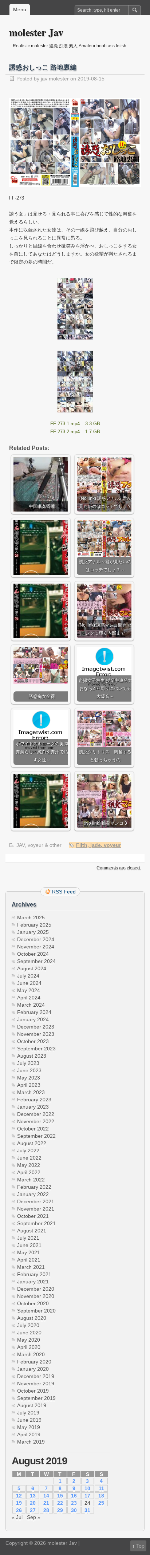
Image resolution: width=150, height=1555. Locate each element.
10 (87, 1488)
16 (74, 1496)
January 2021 (33, 1281)
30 (74, 1510)
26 (19, 1510)
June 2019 (29, 1420)
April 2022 (28, 1172)
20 (33, 1503)
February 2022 (34, 1187)
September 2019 (36, 1398)
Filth (81, 845)
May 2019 (28, 1427)
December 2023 (35, 1027)
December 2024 (35, 939)
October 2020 (33, 1303)
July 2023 (28, 1063)
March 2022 (31, 1180)
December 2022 (35, 1114)
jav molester (55, 79)
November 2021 (35, 1209)
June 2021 (29, 1245)
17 (87, 1496)
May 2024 (28, 990)
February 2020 (34, 1362)
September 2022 (36, 1136)
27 (33, 1510)
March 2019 (31, 1442)
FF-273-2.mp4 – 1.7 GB (75, 431)
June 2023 (29, 1070)
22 (60, 1503)
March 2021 (31, 1267)
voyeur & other (45, 845)
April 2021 (28, 1260)
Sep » (33, 1517)
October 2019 (33, 1391)
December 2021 (35, 1201)
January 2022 (33, 1194)
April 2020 (28, 1347)
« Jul (17, 1517)
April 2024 (28, 998)
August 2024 (31, 968)
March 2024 (31, 1005)
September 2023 (36, 1048)
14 (46, 1496)
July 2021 (28, 1238)
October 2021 (33, 1216)
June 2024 (29, 983)
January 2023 (33, 1107)
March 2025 (31, 917)
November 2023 (35, 1034)
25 (101, 1503)
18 (101, 1496)
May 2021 (28, 1252)
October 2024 (33, 954)
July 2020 (28, 1325)
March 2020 (31, 1354)
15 (60, 1496)
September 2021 (36, 1223)
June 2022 (29, 1158)
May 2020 (28, 1340)
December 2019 (35, 1376)
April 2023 (28, 1085)
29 (60, 1510)
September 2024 (36, 961)
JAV (20, 845)
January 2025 (33, 932)
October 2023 (33, 1041)
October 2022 (33, 1129)
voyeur (112, 845)
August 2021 (31, 1231)
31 (87, 1510)
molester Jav (36, 32)
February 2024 (34, 1012)
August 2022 (31, 1143)
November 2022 (35, 1121)
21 (46, 1503)
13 (33, 1496)
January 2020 (33, 1369)
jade (95, 845)
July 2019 (28, 1413)
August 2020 (31, 1318)
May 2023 (28, 1078)
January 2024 (33, 1019)
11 (101, 1488)
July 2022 (28, 1150)
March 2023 (31, 1092)
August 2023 (31, 1056)
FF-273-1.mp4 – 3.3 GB (75, 423)
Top (140, 1546)
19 (19, 1503)
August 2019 (31, 1405)
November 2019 (35, 1383)
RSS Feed (64, 892)
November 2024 (35, 947)
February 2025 (34, 925)
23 (74, 1503)
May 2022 (28, 1165)
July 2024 (28, 976)
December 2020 (35, 1289)
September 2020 (36, 1311)
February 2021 (34, 1274)
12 (19, 1496)
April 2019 (28, 1434)
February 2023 (34, 1099)
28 (46, 1510)
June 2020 (29, 1332)
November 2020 (35, 1296)
